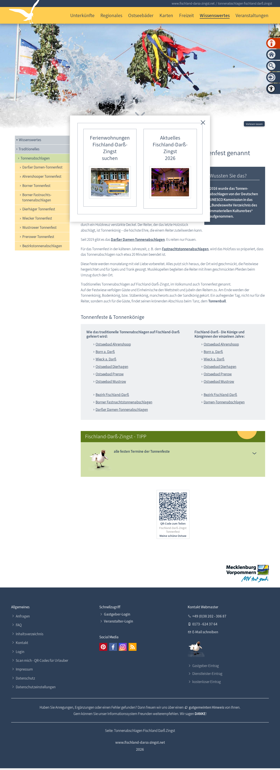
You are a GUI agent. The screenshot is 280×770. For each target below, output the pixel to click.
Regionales (111, 15)
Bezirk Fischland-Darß (112, 394)
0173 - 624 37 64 (204, 624)
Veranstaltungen (252, 15)
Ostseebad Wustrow (111, 381)
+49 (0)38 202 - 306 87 (209, 616)
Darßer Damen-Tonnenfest (42, 167)
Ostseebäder (141, 15)
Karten (166, 15)
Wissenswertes (215, 15)
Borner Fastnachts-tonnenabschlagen (36, 197)
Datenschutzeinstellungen (36, 687)
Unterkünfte (82, 15)
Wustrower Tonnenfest (39, 227)
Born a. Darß (105, 351)
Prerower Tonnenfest (38, 236)
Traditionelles (29, 149)
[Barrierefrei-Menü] (271, 88)
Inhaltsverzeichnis (29, 634)
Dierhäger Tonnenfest (38, 209)
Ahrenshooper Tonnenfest (41, 176)
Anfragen (23, 616)
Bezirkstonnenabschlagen (42, 245)
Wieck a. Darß (106, 359)
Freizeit (186, 15)
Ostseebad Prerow (110, 374)
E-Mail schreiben (205, 632)
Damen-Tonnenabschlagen (224, 402)
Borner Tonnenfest (36, 185)
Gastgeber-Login (117, 614)
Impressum (24, 669)
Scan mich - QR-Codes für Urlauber (42, 660)
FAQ (19, 625)
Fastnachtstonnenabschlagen (185, 249)
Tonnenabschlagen (35, 158)
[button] (254, 453)
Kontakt (22, 642)
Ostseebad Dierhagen (112, 366)
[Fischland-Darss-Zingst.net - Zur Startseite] (24, 13)
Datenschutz (25, 678)
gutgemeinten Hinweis (206, 707)
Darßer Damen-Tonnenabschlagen (138, 239)
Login (20, 651)
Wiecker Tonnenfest (37, 218)
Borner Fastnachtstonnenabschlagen (124, 402)
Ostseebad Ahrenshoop (113, 344)
